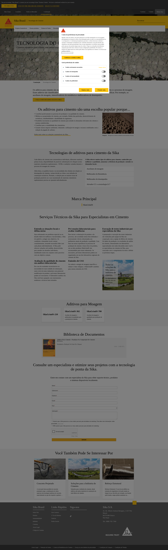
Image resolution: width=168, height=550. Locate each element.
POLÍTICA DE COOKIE (67, 53)
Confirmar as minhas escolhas (72, 57)
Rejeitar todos (85, 90)
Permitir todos (102, 90)
